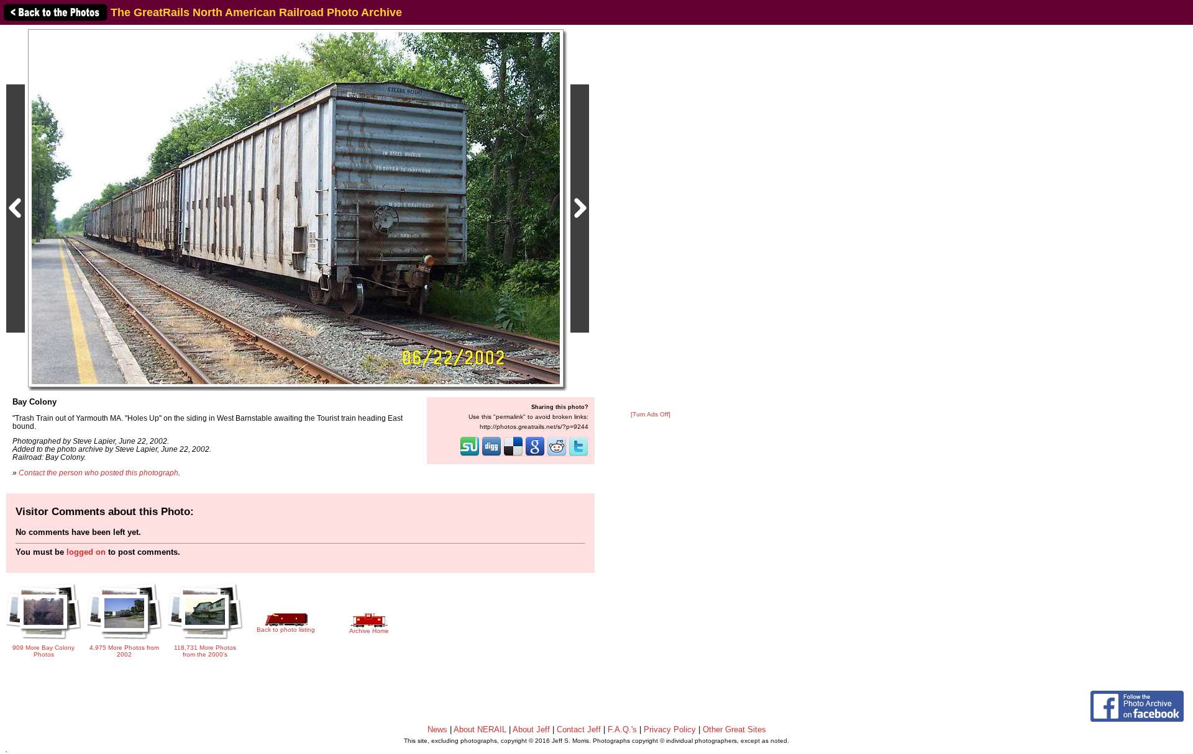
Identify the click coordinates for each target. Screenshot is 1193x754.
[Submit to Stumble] (470, 455)
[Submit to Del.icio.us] (513, 455)
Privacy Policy (670, 729)
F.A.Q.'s (622, 729)
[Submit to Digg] (491, 455)
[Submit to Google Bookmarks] (535, 455)
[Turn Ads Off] (650, 414)
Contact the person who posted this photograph (98, 473)
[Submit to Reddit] (557, 455)
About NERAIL (480, 729)
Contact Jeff (579, 729)
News (437, 729)
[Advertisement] (650, 218)
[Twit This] (578, 455)
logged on (86, 552)
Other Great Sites (734, 729)
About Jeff (531, 729)
